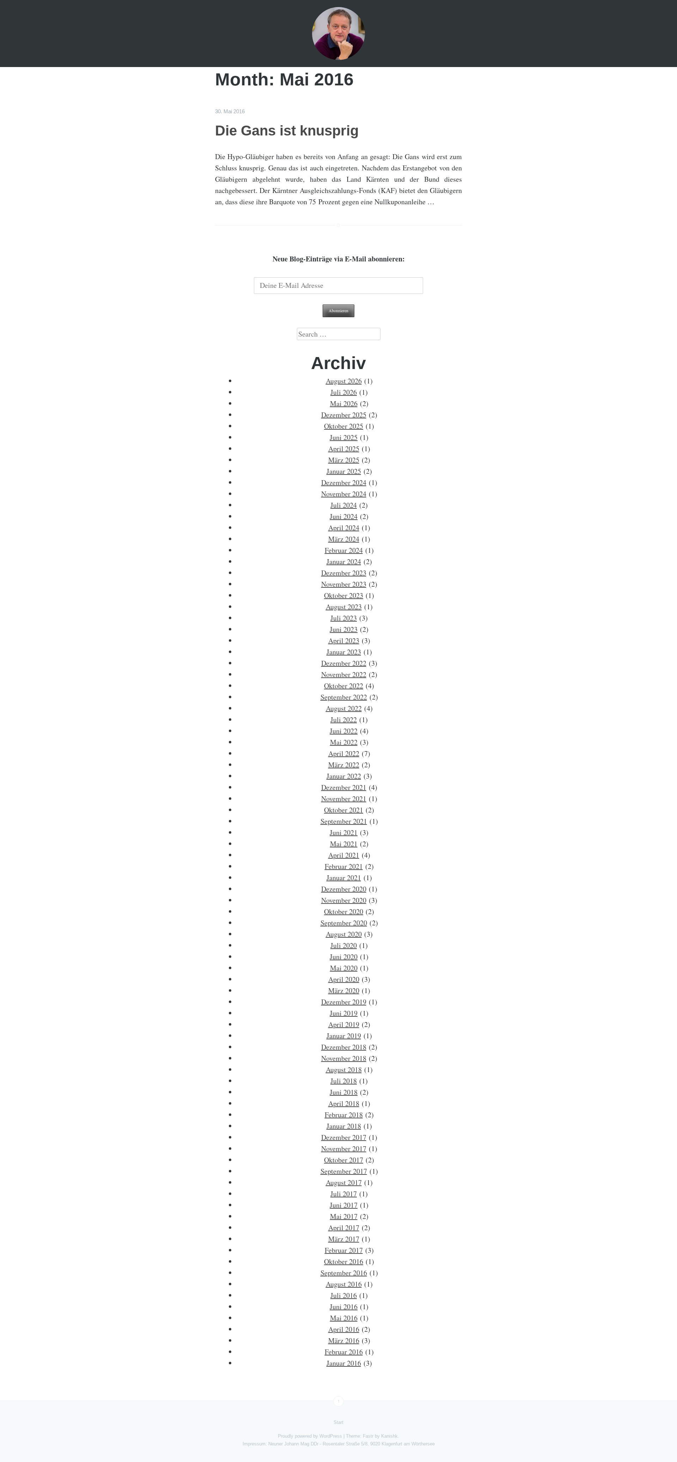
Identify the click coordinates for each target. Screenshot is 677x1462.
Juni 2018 (344, 1092)
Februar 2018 (344, 1114)
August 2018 (344, 1069)
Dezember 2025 (343, 414)
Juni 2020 (344, 956)
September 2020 (344, 923)
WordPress (330, 1436)
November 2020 (343, 900)
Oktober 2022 (343, 685)
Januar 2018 (344, 1126)
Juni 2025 (344, 437)
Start (338, 1422)
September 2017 (344, 1171)
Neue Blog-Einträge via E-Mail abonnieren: (339, 259)
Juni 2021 (344, 832)
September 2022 (344, 697)
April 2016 (343, 1329)
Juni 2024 (344, 516)
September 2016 (344, 1272)
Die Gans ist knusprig (287, 130)
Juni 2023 (344, 629)
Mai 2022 (344, 742)
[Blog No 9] (338, 33)
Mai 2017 (344, 1216)
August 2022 (344, 708)
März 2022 (343, 764)
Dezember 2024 (343, 482)
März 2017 (343, 1239)
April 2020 (343, 979)
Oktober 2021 (343, 810)
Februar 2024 (344, 550)
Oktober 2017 (343, 1160)
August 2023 (344, 606)
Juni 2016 (344, 1306)
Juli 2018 (343, 1081)
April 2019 (343, 1024)
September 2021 (344, 821)
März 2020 (343, 990)
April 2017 (343, 1227)
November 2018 (343, 1058)
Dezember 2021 (343, 787)
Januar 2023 (344, 652)
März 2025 (343, 460)
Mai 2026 (344, 403)
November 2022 (343, 674)
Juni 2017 (344, 1205)
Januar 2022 (344, 776)
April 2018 (343, 1103)
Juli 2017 (343, 1193)
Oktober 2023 (343, 595)
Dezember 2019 (343, 1002)
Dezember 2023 (343, 573)
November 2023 (343, 584)
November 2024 (343, 494)
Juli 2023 (343, 618)
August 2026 (344, 381)
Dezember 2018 (343, 1047)
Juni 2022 (344, 731)
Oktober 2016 (343, 1261)
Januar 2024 (344, 561)
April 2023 (343, 640)
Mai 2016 (344, 1318)
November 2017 (343, 1148)
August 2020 (344, 934)
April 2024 (343, 527)
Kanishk (389, 1436)
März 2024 (343, 539)
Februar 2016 (344, 1352)
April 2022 (343, 753)
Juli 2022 (343, 719)
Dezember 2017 (343, 1137)
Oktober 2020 (343, 911)
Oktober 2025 (343, 426)
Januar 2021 (344, 877)
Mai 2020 (344, 968)
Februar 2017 (344, 1250)
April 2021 (343, 855)
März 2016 (343, 1340)
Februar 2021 (344, 866)
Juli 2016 (343, 1295)
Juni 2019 (344, 1013)
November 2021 (343, 798)
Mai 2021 (344, 843)
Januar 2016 (344, 1363)
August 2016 (344, 1284)
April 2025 (343, 448)
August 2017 (344, 1182)
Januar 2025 (344, 471)
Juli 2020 (343, 945)
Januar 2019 (344, 1035)
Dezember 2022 (343, 663)
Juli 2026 (343, 392)
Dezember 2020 (343, 889)
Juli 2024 (343, 505)
